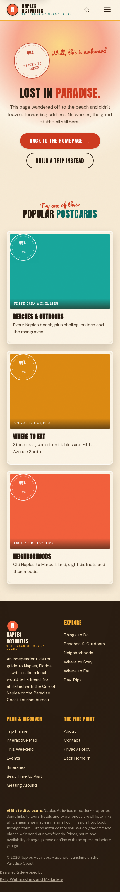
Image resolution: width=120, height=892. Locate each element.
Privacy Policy (77, 749)
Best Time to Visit (24, 776)
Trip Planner (18, 731)
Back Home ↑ (77, 758)
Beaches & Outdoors (84, 644)
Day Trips (73, 680)
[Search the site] (86, 9)
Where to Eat (77, 671)
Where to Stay (78, 662)
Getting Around (22, 785)
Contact (72, 740)
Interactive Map (22, 740)
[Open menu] (107, 10)
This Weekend (20, 749)
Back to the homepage (60, 141)
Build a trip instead (60, 161)
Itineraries (16, 767)
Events (13, 758)
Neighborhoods (78, 653)
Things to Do (76, 635)
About (70, 731)
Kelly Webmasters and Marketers (31, 879)
